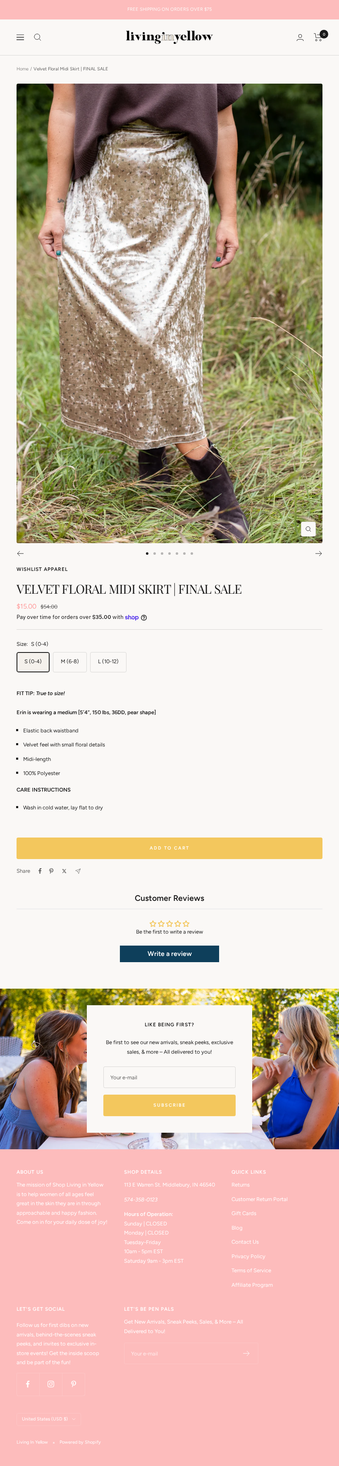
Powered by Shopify (80, 1442)
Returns (241, 1185)
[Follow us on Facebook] (28, 1384)
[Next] (318, 553)
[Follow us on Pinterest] (73, 1384)
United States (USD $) (45, 1419)
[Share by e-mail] (78, 871)
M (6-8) (70, 661)
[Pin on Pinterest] (51, 871)
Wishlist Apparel (42, 569)
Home (23, 69)
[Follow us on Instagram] (50, 1384)
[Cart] (318, 37)
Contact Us (245, 1242)
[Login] (300, 37)
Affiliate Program (252, 1285)
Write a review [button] (170, 954)
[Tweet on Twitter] (64, 871)
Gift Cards (244, 1213)
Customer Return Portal (260, 1199)
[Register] (246, 1353)
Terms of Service (251, 1270)
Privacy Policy (248, 1256)
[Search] (37, 37)
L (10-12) (108, 661)
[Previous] (20, 553)
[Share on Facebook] (40, 871)
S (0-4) (33, 661)
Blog (237, 1228)
